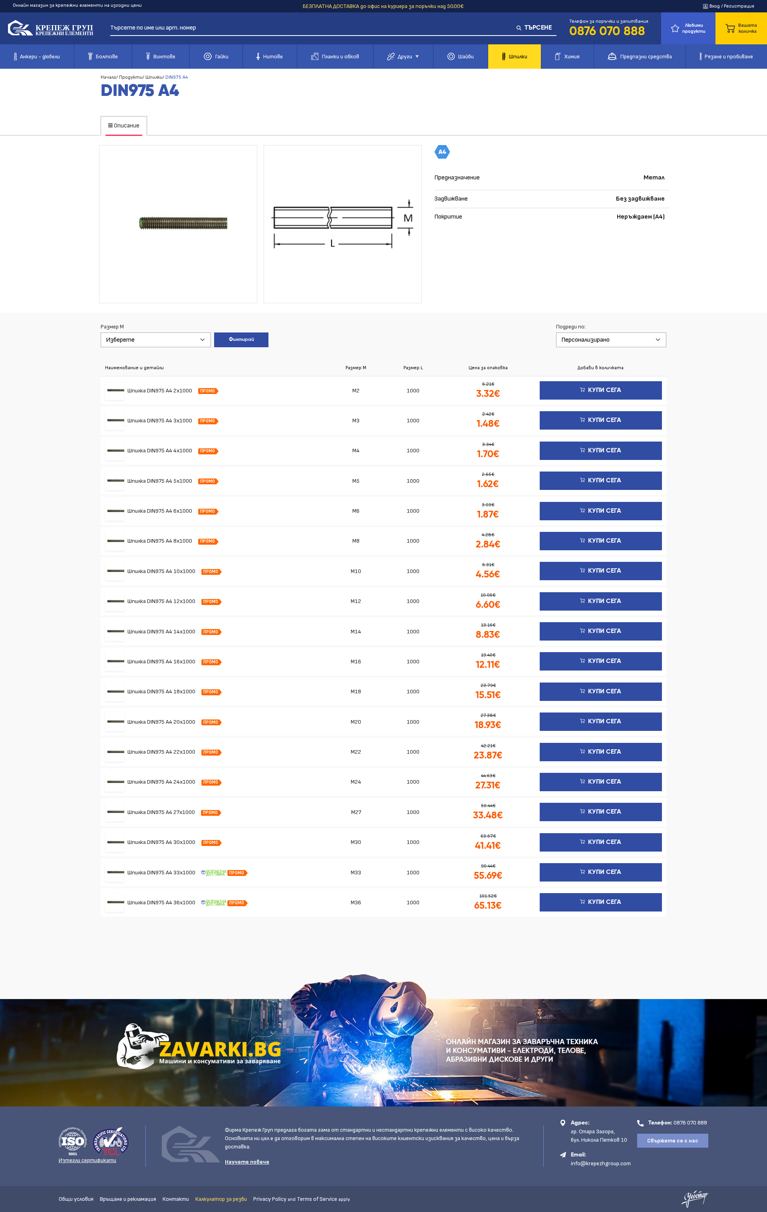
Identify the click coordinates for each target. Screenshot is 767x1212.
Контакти (176, 1199)
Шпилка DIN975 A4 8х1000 (160, 540)
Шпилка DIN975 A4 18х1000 (162, 691)
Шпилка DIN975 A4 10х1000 (162, 571)
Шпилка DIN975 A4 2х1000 (160, 390)
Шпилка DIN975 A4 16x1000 (162, 661)
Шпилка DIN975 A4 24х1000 (162, 781)
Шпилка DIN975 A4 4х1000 (160, 450)
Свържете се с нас (672, 1140)
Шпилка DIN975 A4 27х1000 (161, 812)
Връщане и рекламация (128, 1199)
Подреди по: (571, 326)
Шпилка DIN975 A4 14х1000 (162, 631)
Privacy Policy (269, 1199)
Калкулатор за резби (221, 1199)
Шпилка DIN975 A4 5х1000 (160, 481)
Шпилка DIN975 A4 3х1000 (160, 420)
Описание (126, 125)
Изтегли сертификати (87, 1160)
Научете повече (247, 1161)
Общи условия (76, 1199)
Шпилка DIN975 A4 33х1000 (162, 872)
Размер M (112, 326)
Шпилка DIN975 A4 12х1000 (162, 601)
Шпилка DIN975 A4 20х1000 (162, 721)
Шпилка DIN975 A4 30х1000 (162, 842)
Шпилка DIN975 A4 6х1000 (160, 510)
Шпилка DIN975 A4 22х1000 (162, 751)
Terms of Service (317, 1199)
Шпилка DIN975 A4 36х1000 (162, 902)
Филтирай (241, 339)
